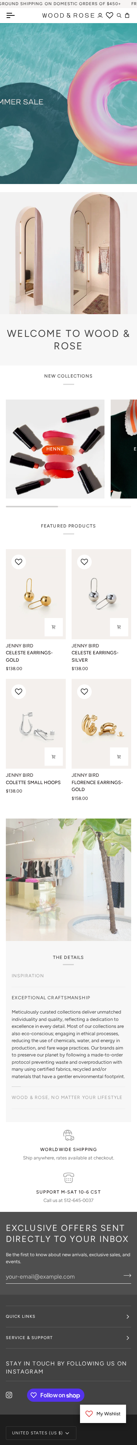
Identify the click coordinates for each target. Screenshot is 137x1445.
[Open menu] (17, 15)
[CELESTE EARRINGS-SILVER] (102, 594)
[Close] (121, 691)
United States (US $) (37, 1433)
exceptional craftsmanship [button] (51, 997)
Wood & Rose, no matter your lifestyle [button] (67, 1098)
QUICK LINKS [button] (20, 1317)
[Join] (113, 747)
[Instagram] (9, 1396)
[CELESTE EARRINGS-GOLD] (36, 594)
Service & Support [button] (29, 1338)
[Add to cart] (54, 627)
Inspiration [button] (28, 975)
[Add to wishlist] (18, 562)
